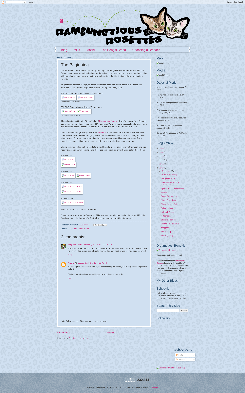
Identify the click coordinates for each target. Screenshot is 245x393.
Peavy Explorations (169, 196)
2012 (162, 160)
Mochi (90, 50)
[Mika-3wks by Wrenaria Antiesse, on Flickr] (68, 159)
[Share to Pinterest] (105, 225)
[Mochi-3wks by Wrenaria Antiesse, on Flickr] (68, 165)
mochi (86, 229)
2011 (162, 164)
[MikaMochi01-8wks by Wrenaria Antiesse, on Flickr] (72, 187)
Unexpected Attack (169, 178)
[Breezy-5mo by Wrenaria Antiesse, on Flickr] (68, 97)
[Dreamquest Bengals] (166, 250)
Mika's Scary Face (168, 200)
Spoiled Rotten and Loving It (172, 188)
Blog (64, 50)
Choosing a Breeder (146, 50)
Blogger (155, 387)
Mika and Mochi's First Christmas (170, 183)
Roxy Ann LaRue (75, 245)
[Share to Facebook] (103, 225)
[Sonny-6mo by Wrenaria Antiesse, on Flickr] (68, 111)
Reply (70, 255)
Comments (182, 360)
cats (76, 229)
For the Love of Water (170, 224)
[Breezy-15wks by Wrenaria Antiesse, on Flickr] (85, 97)
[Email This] (94, 225)
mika (81, 229)
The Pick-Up (166, 232)
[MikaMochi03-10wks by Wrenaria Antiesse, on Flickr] (72, 203)
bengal (70, 229)
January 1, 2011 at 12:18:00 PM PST (98, 245)
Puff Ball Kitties (167, 212)
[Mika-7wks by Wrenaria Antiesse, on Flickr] (68, 176)
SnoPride (101, 133)
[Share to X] (100, 225)
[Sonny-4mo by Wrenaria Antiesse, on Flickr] (83, 111)
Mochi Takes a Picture (170, 204)
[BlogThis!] (97, 225)
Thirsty (164, 192)
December (166, 171)
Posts (180, 355)
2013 (162, 156)
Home (110, 332)
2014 (162, 152)
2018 (162, 148)
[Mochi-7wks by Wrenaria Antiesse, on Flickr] (83, 176)
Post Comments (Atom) (78, 338)
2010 (162, 168)
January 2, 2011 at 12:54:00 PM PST (93, 263)
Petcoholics (166, 216)
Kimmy (71, 263)
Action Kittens (167, 208)
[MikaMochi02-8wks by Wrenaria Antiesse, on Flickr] (72, 192)
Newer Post (63, 332)
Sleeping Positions (168, 220)
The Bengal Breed (113, 50)
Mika (77, 50)
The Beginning (167, 236)
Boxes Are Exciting (169, 174)
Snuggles (165, 228)
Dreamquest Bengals (108, 121)
